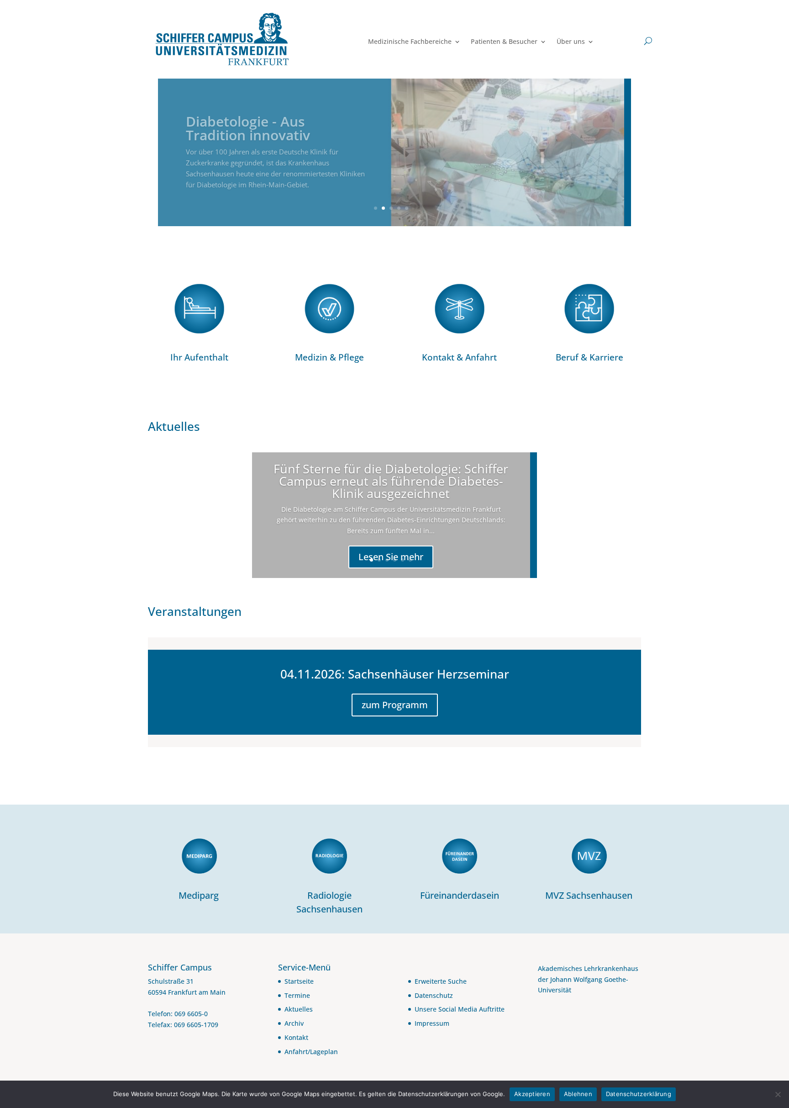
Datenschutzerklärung (638, 1093)
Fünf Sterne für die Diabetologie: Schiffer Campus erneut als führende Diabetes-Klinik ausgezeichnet (391, 481)
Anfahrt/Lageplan (311, 1051)
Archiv (294, 1023)
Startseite (299, 981)
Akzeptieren (532, 1093)
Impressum (432, 1023)
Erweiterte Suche (441, 981)
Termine (297, 995)
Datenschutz (434, 995)
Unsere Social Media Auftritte (460, 1009)
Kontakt (296, 1037)
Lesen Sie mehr (390, 557)
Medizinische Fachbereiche (410, 42)
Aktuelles (298, 1009)
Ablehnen (578, 1093)
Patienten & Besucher (504, 42)
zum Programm (395, 705)
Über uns (571, 42)
